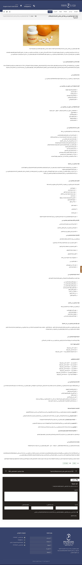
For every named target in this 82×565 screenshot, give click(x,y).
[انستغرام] (4, 11)
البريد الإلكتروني (49, 505)
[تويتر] (7, 11)
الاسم (76, 505)
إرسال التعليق (73, 515)
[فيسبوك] (9, 11)
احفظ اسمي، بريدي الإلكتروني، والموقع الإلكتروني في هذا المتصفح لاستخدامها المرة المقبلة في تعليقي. (55, 512)
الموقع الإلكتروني (25, 505)
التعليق (76, 490)
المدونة (48, 552)
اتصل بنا (48, 549)
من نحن (48, 538)
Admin (74, 463)
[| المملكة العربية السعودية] (68, 5)
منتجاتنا (48, 542)
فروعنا (48, 545)
